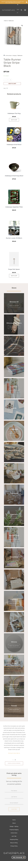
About (14, 823)
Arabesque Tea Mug (14, 113)
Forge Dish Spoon (14, 269)
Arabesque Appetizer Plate (14, 207)
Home (14, 819)
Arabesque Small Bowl (14, 144)
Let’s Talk (14, 836)
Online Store (14, 832)
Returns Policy (14, 842)
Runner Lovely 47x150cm (14, 238)
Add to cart (12, 83)
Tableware (11, 20)
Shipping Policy (14, 839)
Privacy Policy (14, 846)
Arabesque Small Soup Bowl (14, 176)
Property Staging (14, 829)
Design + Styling (14, 826)
